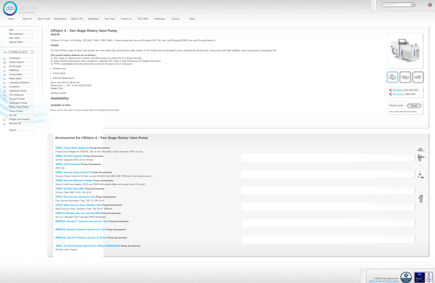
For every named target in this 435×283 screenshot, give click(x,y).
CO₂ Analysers (16, 95)
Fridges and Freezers (19, 119)
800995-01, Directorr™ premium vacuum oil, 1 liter (81, 221)
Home (11, 19)
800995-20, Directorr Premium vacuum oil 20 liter (81, 237)
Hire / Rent (14, 38)
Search (12, 130)
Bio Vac (13, 115)
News (192, 19)
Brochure (397, 94)
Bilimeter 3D (15, 123)
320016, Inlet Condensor (68, 164)
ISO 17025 (143, 19)
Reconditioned (16, 34)
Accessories (15, 66)
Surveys (176, 19)
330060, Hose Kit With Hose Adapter (74, 180)
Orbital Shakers (16, 62)
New (11, 30)
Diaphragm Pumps (18, 103)
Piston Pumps (16, 111)
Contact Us (126, 19)
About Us (27, 19)
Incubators (14, 86)
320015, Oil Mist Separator (69, 156)
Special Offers (16, 42)
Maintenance (60, 19)
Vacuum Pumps (17, 99)
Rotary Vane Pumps (19, 107)
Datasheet (398, 90)
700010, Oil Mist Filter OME (69, 188)
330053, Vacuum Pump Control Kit (73, 172)
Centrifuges (14, 58)
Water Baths (15, 78)
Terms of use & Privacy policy (384, 281)
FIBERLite (14, 70)
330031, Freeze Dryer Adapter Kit (72, 148)
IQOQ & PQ (77, 19)
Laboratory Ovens (18, 90)
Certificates (159, 19)
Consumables (16, 74)
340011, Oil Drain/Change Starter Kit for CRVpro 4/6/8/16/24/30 (87, 246)
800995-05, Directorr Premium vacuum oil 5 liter (80, 229)
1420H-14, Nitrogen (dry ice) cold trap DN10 (77, 213)
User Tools (110, 19)
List (5, 52)
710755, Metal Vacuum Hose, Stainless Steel (78, 205)
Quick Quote (44, 19)
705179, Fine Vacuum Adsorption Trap (75, 197)
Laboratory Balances (19, 82)
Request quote (396, 105)
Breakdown (93, 19)
